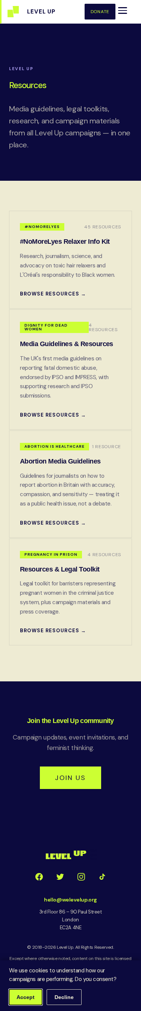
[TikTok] (102, 876)
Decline (64, 997)
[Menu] (122, 10)
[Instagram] (81, 876)
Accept (26, 997)
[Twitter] (60, 876)
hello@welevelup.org (70, 899)
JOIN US (70, 777)
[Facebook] (39, 876)
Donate (100, 12)
